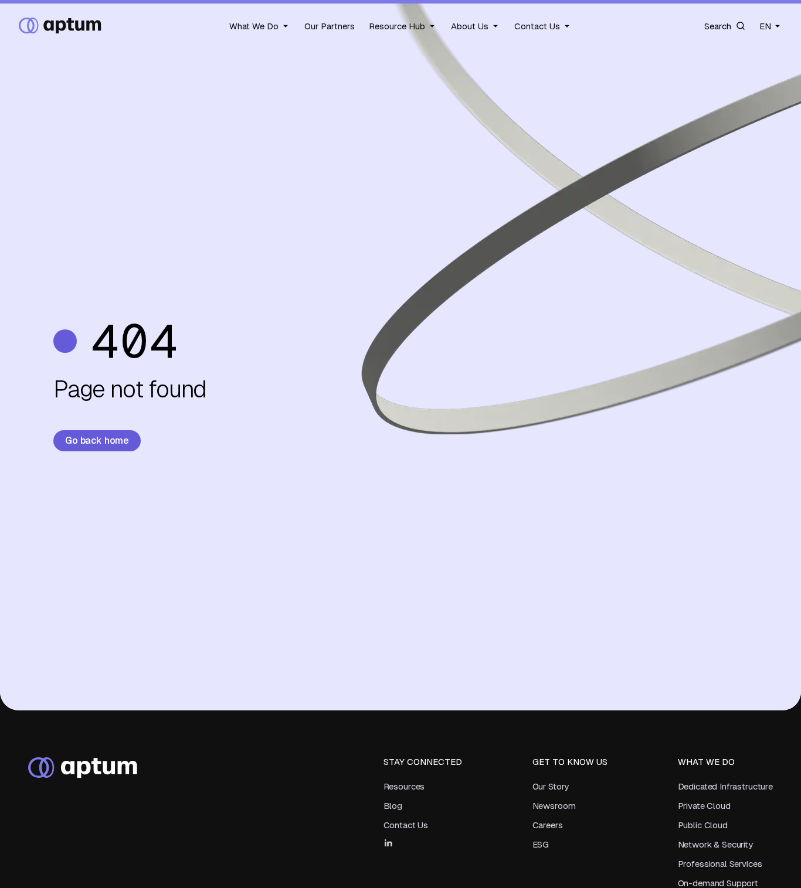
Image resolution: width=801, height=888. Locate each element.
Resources (404, 786)
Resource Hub (397, 25)
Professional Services (720, 864)
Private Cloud (704, 806)
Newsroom (554, 806)
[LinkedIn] (388, 843)
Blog (392, 806)
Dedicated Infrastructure (725, 786)
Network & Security (715, 844)
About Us (469, 25)
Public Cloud (703, 825)
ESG (540, 844)
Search (717, 25)
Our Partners (329, 25)
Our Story (550, 786)
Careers (547, 825)
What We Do (254, 25)
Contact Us (537, 25)
